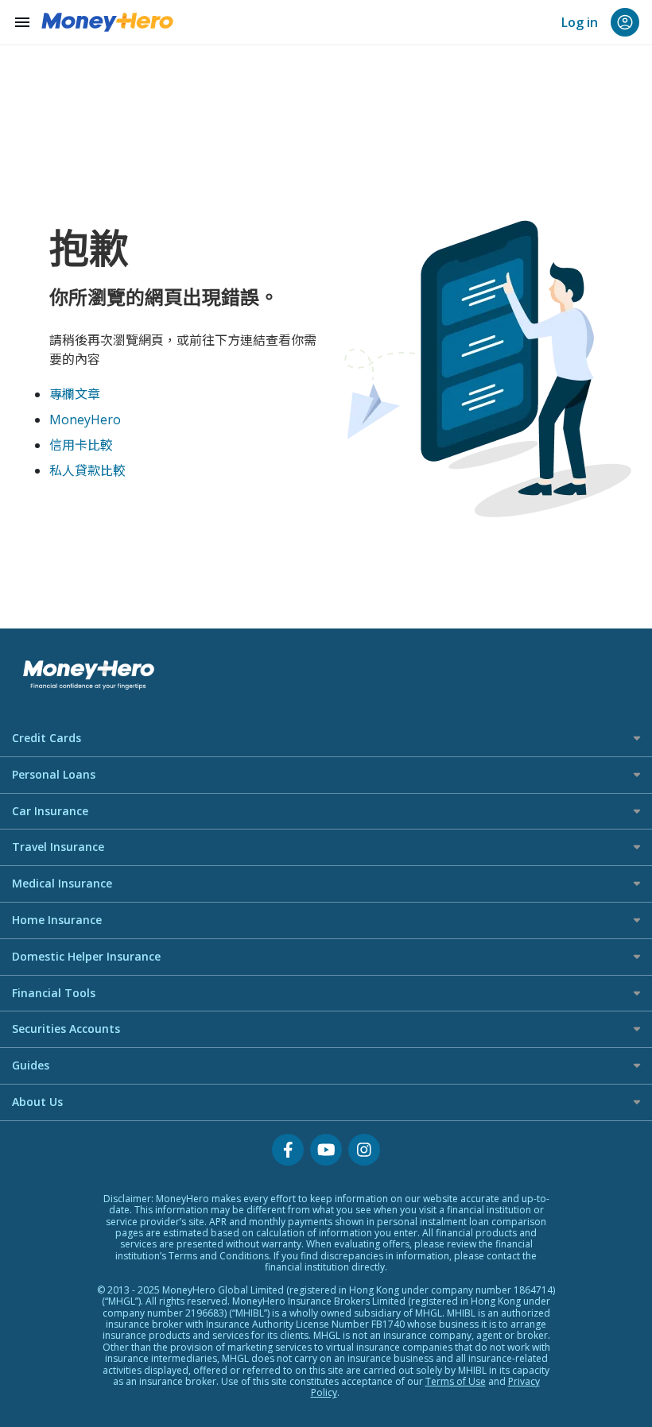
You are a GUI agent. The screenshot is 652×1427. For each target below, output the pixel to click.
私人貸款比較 (87, 470)
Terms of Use (455, 1381)
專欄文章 (74, 394)
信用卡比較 (81, 445)
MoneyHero (85, 419)
